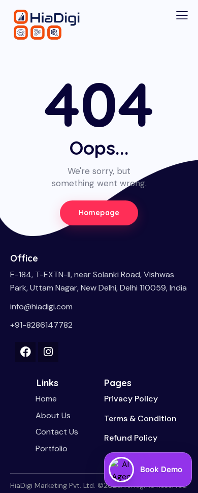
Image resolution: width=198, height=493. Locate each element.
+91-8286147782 (41, 325)
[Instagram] (48, 352)
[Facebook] (25, 352)
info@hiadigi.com (41, 306)
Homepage (99, 212)
